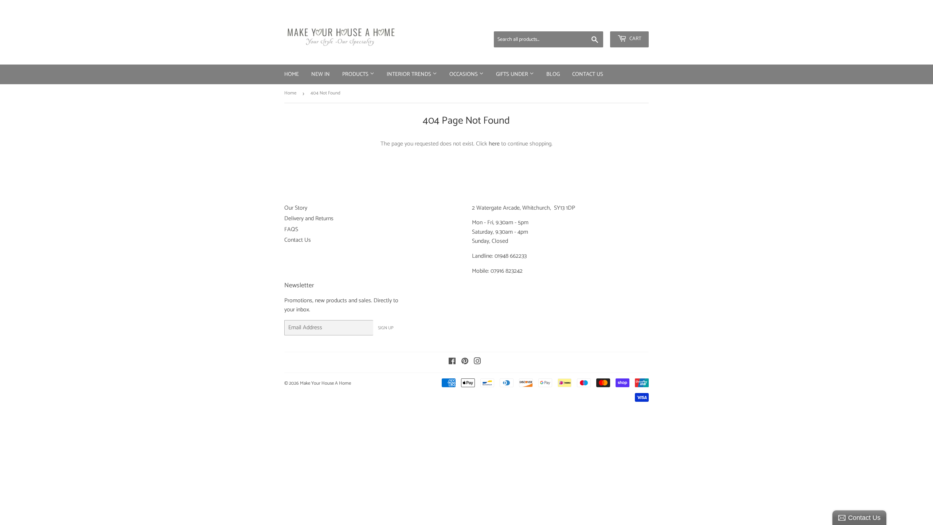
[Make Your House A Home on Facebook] (452, 362)
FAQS (291, 229)
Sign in (591, 22)
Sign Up (386, 327)
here (494, 144)
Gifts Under (513, 74)
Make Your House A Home (325, 383)
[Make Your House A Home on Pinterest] (465, 362)
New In (320, 74)
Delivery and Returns (308, 218)
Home (291, 74)
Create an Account (629, 22)
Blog (553, 74)
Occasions (464, 74)
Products (356, 74)
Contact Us (587, 74)
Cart (634, 39)
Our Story (295, 208)
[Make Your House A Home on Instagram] (477, 362)
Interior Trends (410, 74)
